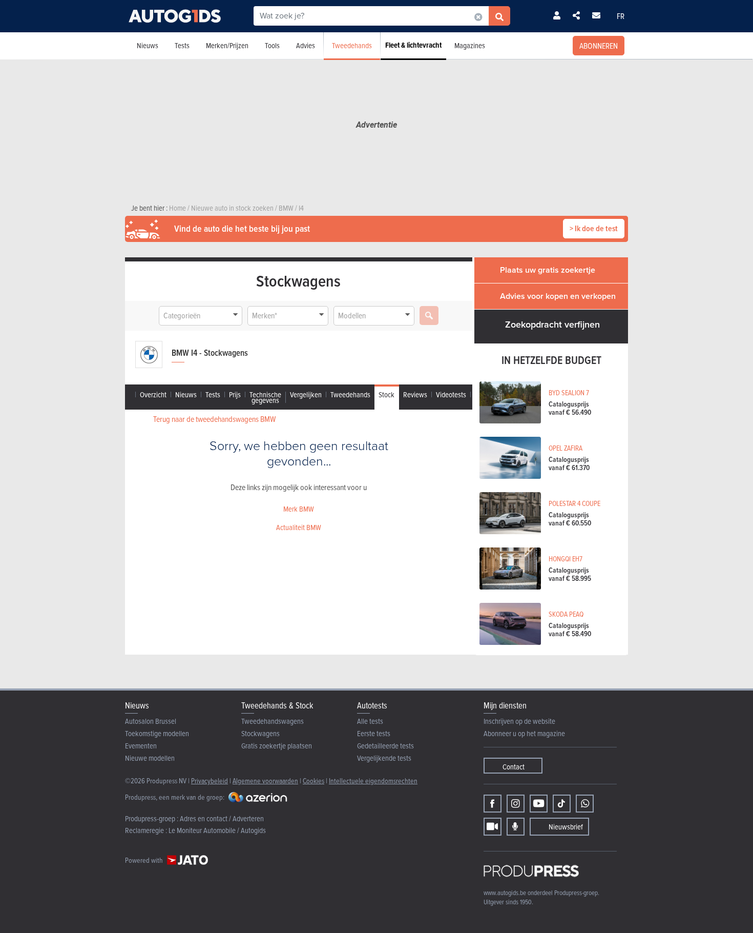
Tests (182, 45)
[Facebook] (492, 804)
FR (620, 16)
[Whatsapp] (585, 804)
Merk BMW (298, 508)
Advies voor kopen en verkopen (558, 296)
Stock (386, 394)
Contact (514, 766)
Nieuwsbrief (566, 826)
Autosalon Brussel (150, 721)
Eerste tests (373, 733)
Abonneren (598, 45)
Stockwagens (260, 733)
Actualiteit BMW (298, 527)
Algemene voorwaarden (265, 780)
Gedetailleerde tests (385, 745)
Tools (272, 45)
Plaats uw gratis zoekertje (547, 270)
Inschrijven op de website (519, 721)
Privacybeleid (209, 780)
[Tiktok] (562, 804)
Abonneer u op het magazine (524, 733)
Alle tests (370, 721)
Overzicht (153, 394)
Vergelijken (306, 394)
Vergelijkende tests (384, 758)
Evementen (141, 745)
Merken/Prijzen (227, 45)
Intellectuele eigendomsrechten (373, 780)
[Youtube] (539, 804)
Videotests (451, 394)
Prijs (235, 394)
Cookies (313, 780)
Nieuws (147, 45)
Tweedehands (352, 45)
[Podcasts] (516, 827)
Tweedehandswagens (272, 721)
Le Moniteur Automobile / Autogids (217, 830)
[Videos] (492, 827)
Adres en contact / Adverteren (222, 818)
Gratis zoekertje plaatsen (276, 745)
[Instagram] (516, 804)
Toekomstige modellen (157, 733)
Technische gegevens (265, 397)
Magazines (469, 45)
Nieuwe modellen (150, 758)
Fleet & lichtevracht (413, 45)
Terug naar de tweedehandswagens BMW (214, 418)
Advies (305, 45)
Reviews (415, 394)
